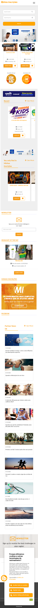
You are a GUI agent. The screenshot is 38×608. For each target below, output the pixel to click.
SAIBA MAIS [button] (8, 65)
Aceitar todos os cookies (20, 585)
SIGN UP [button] (16, 135)
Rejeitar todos (17, 590)
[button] (4, 35)
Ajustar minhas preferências (21, 595)
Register (19, 234)
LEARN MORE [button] (19, 272)
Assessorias (19, 606)
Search (19, 23)
